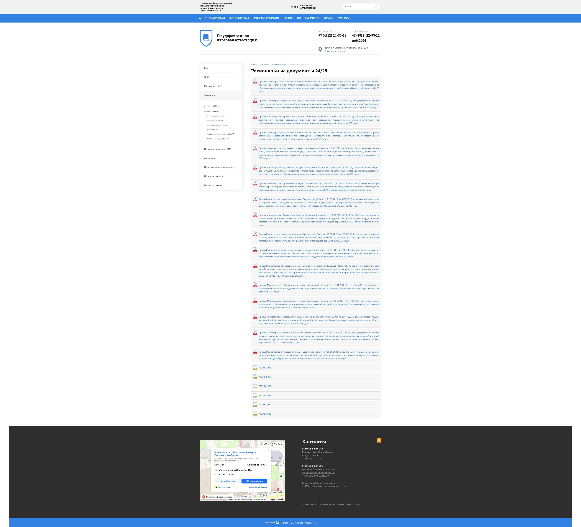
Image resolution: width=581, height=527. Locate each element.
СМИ (299, 18)
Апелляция (209, 158)
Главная (254, 64)
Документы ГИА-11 (212, 106)
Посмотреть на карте (335, 51)
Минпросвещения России (217, 125)
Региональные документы (218, 139)
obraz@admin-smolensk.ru (322, 483)
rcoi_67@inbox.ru (310, 455)
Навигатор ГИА (312, 18)
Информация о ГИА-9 (239, 18)
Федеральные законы (216, 116)
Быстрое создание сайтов (292, 523)
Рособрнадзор (213, 130)
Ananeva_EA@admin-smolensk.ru (318, 472)
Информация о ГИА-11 (215, 18)
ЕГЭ (206, 68)
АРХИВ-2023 (265, 377)
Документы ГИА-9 (279, 64)
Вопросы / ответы (213, 185)
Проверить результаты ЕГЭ (266, 18)
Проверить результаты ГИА (217, 149)
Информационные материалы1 (220, 167)
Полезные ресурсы (213, 176)
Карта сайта (344, 18)
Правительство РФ (215, 121)
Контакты (328, 18)
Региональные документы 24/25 (220, 134)
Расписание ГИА (212, 86)
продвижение (311, 523)
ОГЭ (206, 77)
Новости (288, 18)
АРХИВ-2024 (265, 367)
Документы (264, 64)
